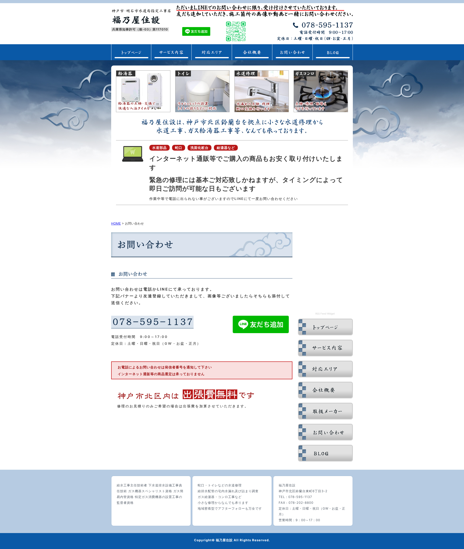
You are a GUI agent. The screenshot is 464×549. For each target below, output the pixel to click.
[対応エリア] (211, 58)
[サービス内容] (325, 354)
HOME (116, 223)
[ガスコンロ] (321, 110)
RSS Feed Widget (325, 313)
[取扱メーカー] (325, 418)
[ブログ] (325, 460)
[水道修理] (261, 110)
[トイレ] (202, 110)
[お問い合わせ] (292, 58)
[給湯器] (143, 110)
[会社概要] (252, 58)
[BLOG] (332, 58)
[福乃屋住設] (325, 333)
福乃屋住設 (136, 20)
